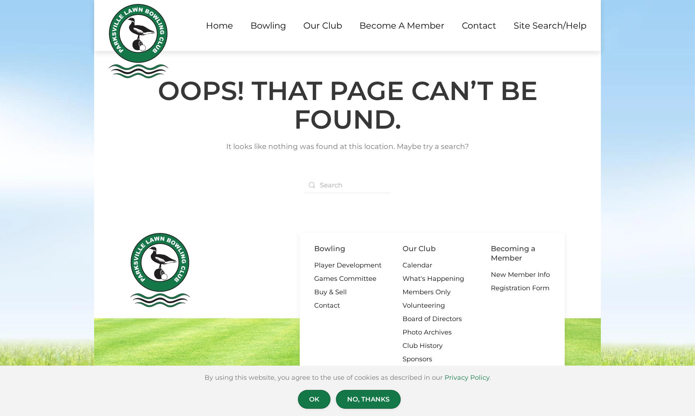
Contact (327, 305)
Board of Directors (432, 319)
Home (219, 25)
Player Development (348, 265)
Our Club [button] (322, 25)
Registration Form (520, 288)
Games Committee (345, 279)
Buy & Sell (330, 292)
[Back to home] (138, 41)
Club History (423, 346)
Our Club (419, 248)
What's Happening (433, 279)
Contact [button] (479, 25)
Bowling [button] (268, 25)
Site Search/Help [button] (550, 25)
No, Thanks (368, 399)
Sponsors (417, 359)
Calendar (417, 265)
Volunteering (424, 305)
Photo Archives (427, 332)
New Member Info (520, 275)
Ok (314, 399)
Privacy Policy (467, 378)
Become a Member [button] (402, 25)
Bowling (329, 248)
